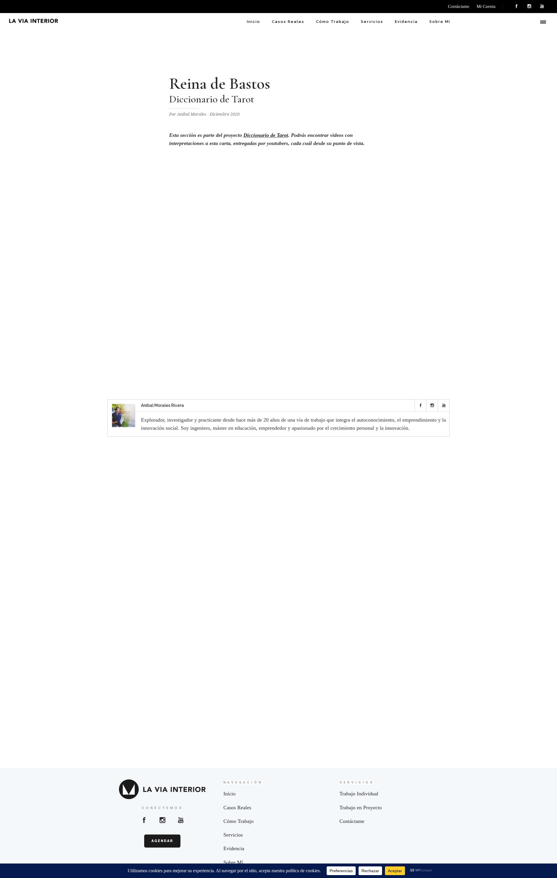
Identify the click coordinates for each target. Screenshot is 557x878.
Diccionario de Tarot (265, 135)
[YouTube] (542, 6)
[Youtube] (180, 820)
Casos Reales (288, 21)
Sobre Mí (439, 21)
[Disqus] (278, 517)
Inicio (253, 21)
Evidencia (406, 21)
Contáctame (351, 821)
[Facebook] (516, 6)
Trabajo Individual (358, 794)
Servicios (372, 21)
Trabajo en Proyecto (360, 807)
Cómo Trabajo (332, 21)
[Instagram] (529, 6)
